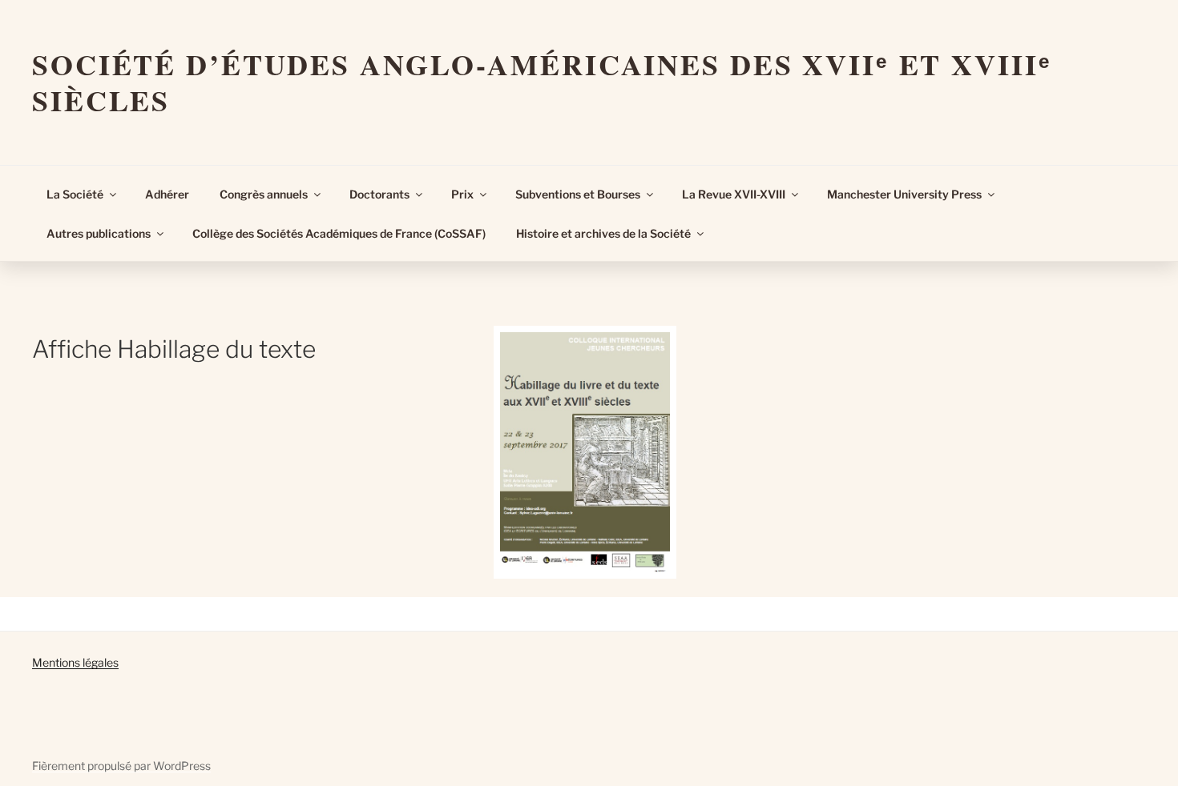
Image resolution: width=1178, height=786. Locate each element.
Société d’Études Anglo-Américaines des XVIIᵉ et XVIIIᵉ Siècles (542, 82)
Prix (462, 194)
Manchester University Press (904, 194)
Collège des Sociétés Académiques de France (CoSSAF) (339, 233)
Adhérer (167, 194)
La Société (74, 194)
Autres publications (98, 233)
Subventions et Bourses (577, 194)
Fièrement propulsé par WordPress (121, 765)
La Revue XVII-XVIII (733, 194)
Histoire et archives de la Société (603, 233)
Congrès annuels (264, 194)
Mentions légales (75, 662)
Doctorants (379, 194)
